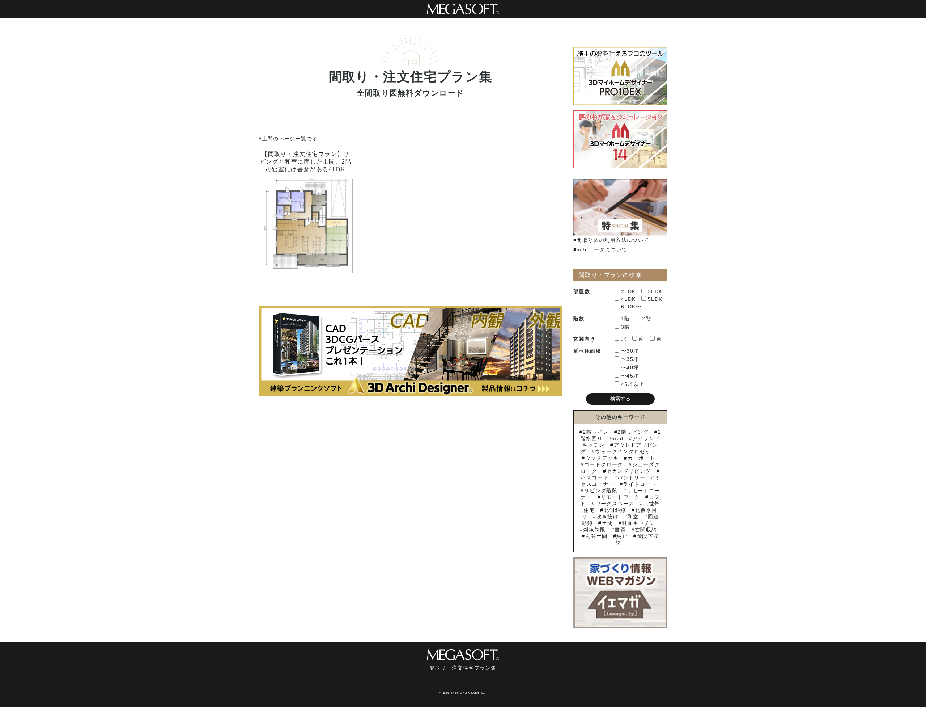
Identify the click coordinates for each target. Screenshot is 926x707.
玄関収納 (646, 530)
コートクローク (603, 464)
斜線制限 (594, 530)
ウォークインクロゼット (625, 451)
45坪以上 (633, 384)
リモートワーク (620, 497)
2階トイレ (595, 432)
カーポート (641, 458)
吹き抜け (607, 516)
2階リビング (633, 432)
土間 (607, 523)
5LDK (655, 299)
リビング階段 (600, 490)
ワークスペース (614, 503)
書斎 (620, 530)
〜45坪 (630, 376)
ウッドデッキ (602, 458)
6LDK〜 (631, 307)
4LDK (628, 299)
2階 (646, 318)
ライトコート (639, 484)
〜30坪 (630, 351)
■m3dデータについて (600, 249)
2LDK (628, 291)
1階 (625, 318)
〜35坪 (630, 359)
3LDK (655, 291)
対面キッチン (638, 523)
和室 (633, 516)
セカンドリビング (629, 471)
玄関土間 (596, 536)
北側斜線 (615, 510)
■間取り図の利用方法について (611, 240)
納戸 (622, 536)
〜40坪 (630, 367)
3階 (625, 327)
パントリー (631, 477)
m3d (617, 438)
